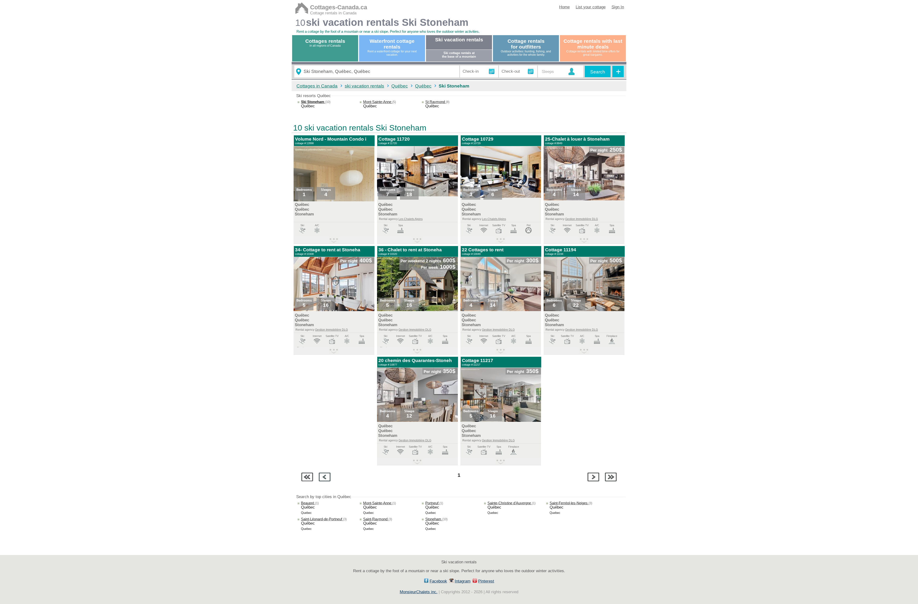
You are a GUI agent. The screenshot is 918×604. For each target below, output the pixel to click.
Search (597, 71)
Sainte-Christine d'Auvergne (509, 503)
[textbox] (379, 71)
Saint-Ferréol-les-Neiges (569, 503)
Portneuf (432, 503)
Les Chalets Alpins (411, 219)
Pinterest (486, 581)
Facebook (438, 581)
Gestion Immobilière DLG (581, 219)
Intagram (462, 581)
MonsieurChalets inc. (418, 592)
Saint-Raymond (375, 519)
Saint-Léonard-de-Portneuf (322, 519)
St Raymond (435, 102)
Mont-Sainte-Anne (377, 102)
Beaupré (308, 503)
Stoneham (433, 519)
